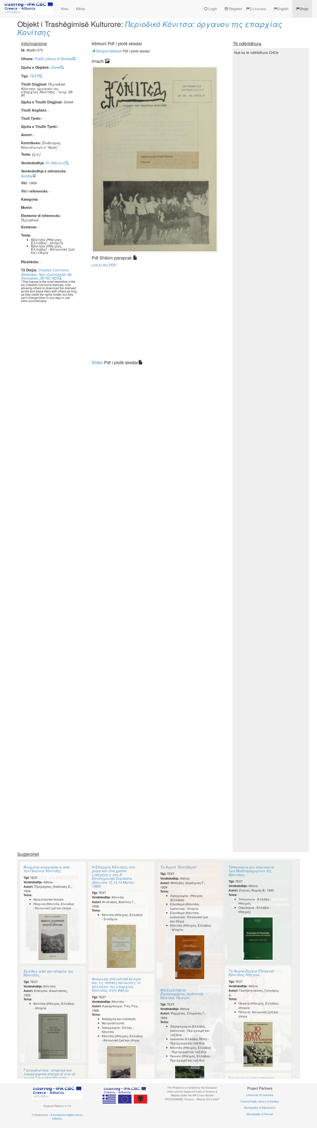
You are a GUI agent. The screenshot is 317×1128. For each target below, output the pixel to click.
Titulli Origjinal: (34, 84)
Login (212, 8)
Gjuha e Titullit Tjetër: (39, 126)
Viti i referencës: (35, 191)
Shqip (303, 8)
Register (235, 8)
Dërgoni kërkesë (109, 50)
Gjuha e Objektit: (35, 67)
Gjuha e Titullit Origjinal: (42, 102)
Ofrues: (27, 58)
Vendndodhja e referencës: (44, 171)
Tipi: (25, 76)
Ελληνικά (257, 8)
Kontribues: (31, 142)
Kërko (80, 8)
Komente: (29, 227)
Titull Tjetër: (31, 118)
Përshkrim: (30, 262)
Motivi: (27, 207)
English (283, 8)
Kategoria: (30, 199)
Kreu (65, 8)
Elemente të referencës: (41, 215)
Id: (23, 50)
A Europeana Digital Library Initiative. (66, 1117)
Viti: (24, 183)
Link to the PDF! (104, 265)
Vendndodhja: (33, 163)
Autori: (27, 134)
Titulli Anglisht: (34, 110)
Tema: (26, 154)
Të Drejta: (29, 270)
